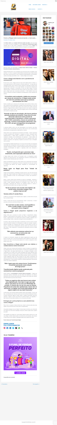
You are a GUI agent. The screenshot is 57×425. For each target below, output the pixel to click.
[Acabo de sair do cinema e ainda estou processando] (50, 34)
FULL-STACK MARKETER (12, 325)
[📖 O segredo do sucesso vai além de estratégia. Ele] (44, 31)
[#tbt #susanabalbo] (53, 40)
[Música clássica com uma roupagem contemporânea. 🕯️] (47, 34)
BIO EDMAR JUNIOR (37, 4)
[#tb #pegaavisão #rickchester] (44, 40)
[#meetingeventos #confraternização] (44, 37)
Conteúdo (6, 39)
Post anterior (4, 384)
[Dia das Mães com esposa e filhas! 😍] (53, 31)
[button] (47, 4)
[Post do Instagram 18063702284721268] (44, 28)
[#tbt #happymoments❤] (47, 40)
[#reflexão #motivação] (50, 40)
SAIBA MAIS (21, 373)
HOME (30, 4)
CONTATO (40, 9)
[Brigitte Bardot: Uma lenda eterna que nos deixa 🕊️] (50, 37)
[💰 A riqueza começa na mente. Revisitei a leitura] (50, 31)
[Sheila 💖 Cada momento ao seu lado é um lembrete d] (53, 28)
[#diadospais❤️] (47, 28)
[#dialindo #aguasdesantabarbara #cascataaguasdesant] (53, 34)
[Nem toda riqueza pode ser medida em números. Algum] (47, 31)
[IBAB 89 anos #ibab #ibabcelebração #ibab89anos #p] (44, 34)
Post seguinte (36, 384)
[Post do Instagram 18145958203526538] (50, 28)
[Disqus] (20, 399)
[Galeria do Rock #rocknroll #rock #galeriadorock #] (47, 37)
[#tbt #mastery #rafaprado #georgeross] (53, 37)
